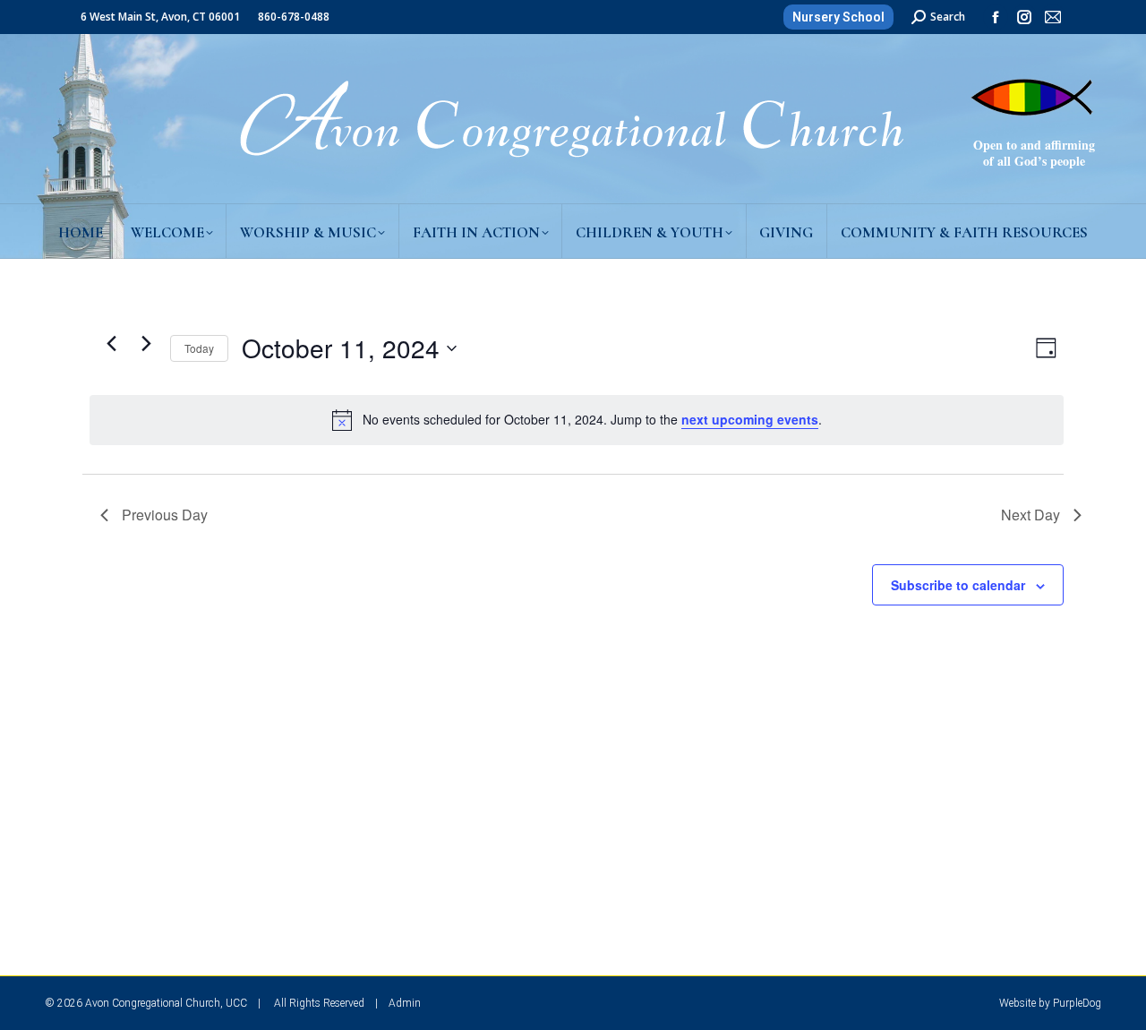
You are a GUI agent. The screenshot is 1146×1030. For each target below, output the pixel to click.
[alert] (577, 420)
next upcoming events (749, 419)
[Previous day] (111, 344)
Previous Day (165, 514)
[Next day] (146, 344)
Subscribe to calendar (958, 585)
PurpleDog (1077, 1003)
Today (199, 348)
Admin (405, 1003)
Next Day (1030, 514)
